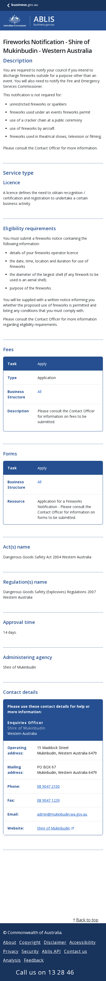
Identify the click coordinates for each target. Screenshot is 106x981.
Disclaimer (55, 942)
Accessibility (82, 942)
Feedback (34, 960)
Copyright (30, 942)
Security (30, 951)
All (39, 391)
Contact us (75, 951)
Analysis (12, 960)
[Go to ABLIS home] (29, 20)
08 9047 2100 (48, 786)
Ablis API (51, 951)
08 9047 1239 (48, 800)
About (9, 942)
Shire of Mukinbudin (55, 828)
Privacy (11, 951)
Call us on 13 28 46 (45, 972)
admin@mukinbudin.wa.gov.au (62, 814)
